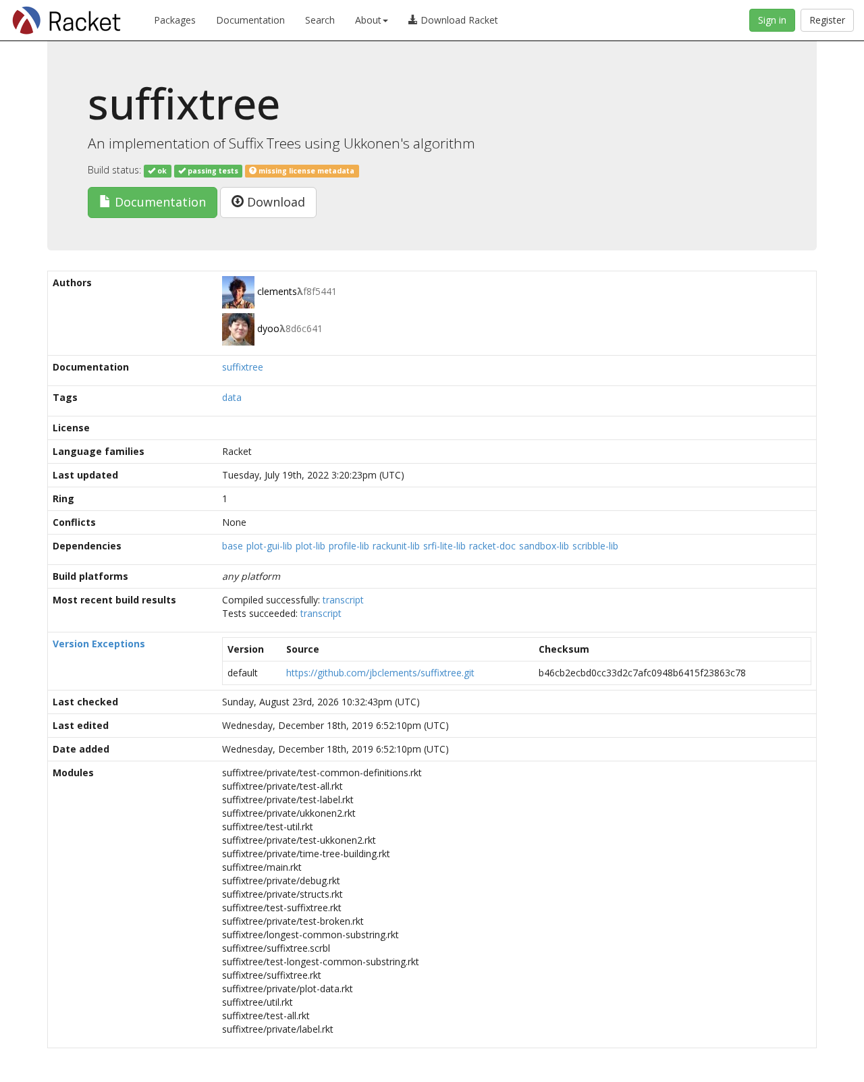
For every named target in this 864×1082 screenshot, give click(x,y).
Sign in (772, 19)
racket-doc (492, 545)
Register (827, 19)
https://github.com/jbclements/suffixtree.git (380, 672)
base (232, 545)
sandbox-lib (544, 545)
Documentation (250, 19)
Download (274, 202)
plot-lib (310, 545)
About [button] (368, 19)
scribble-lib (595, 545)
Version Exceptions (99, 643)
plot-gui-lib (269, 545)
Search (320, 19)
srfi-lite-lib (444, 545)
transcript (343, 599)
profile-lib (349, 545)
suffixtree (242, 366)
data (232, 397)
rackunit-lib (396, 545)
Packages (175, 19)
